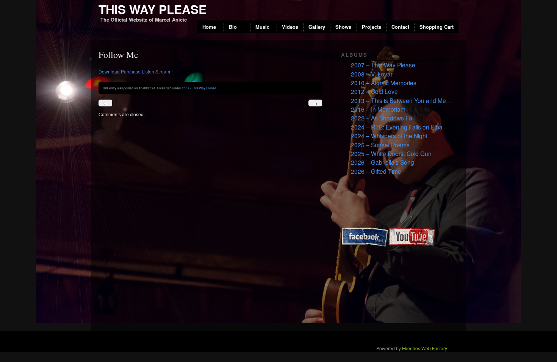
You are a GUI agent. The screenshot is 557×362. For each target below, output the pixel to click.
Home (209, 26)
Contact (400, 26)
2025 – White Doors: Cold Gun (391, 153)
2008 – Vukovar (372, 74)
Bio (233, 26)
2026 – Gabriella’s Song (382, 162)
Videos (290, 26)
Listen (148, 71)
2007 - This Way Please (199, 88)
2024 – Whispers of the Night (389, 135)
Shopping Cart (436, 26)
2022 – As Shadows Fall (383, 118)
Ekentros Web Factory (424, 348)
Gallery (316, 26)
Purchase (131, 71)
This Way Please (153, 9)
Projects (371, 26)
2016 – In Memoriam (378, 109)
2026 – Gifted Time (376, 171)
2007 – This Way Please (383, 65)
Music (262, 26)
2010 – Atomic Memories (383, 82)
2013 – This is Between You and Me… (401, 100)
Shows (343, 26)
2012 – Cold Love (374, 91)
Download (109, 71)
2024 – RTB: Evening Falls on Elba (397, 127)
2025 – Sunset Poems (380, 144)
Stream (162, 71)
